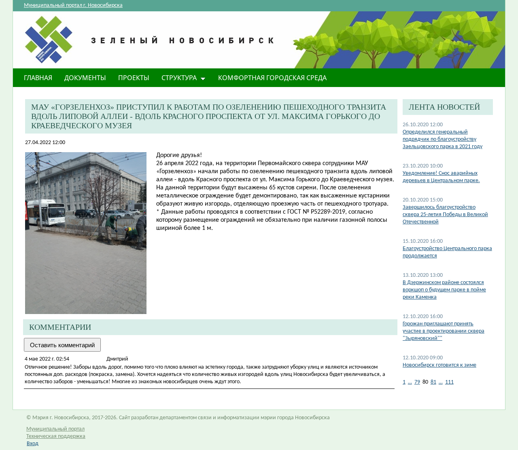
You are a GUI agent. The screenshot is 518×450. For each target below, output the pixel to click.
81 (433, 382)
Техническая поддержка (55, 436)
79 (417, 382)
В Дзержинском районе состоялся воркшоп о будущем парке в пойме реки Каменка (444, 290)
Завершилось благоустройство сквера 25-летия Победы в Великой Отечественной (445, 214)
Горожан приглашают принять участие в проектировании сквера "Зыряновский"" (443, 331)
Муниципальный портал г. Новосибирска (73, 5)
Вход (32, 444)
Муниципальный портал (55, 429)
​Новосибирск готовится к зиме (439, 365)
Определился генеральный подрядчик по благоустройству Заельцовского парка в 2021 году (442, 139)
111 (449, 382)
